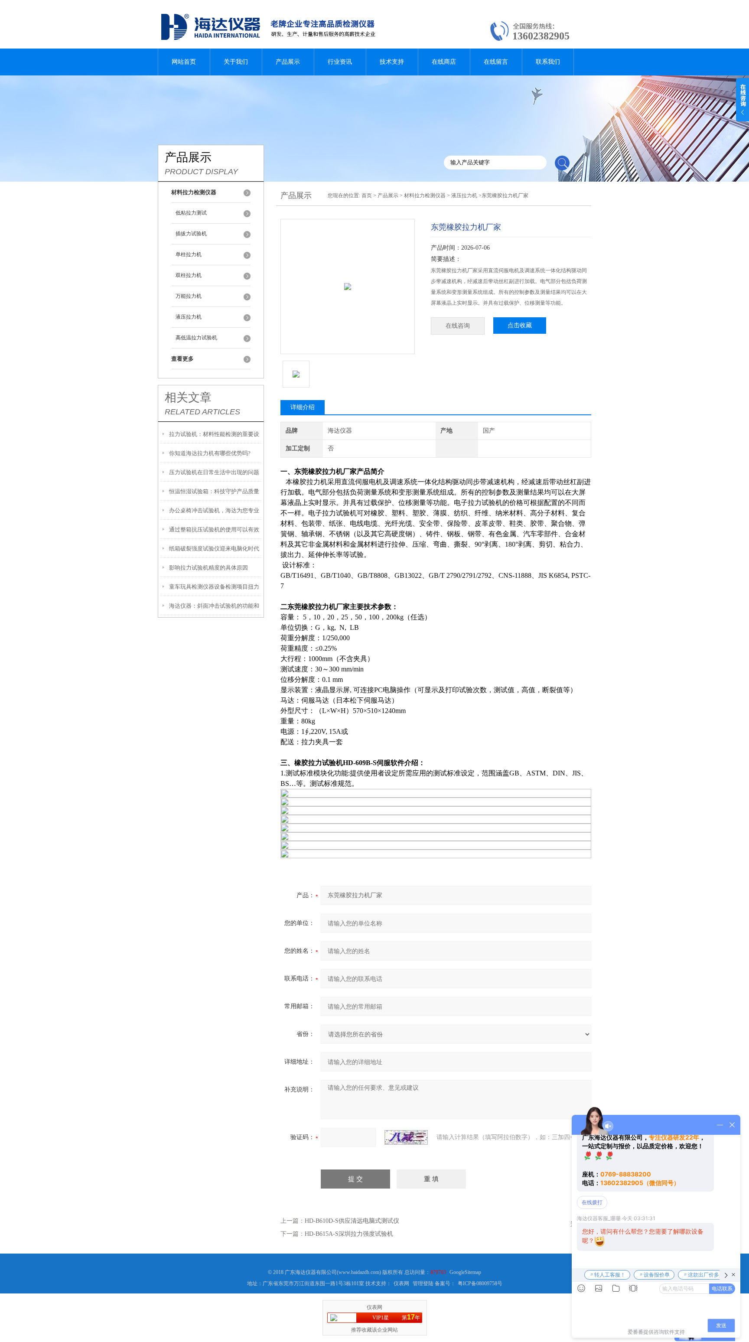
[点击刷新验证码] (406, 1137)
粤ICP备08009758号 (480, 1283)
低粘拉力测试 (191, 213)
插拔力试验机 (191, 234)
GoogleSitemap (465, 1272)
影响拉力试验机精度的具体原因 (208, 567)
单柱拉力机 (189, 254)
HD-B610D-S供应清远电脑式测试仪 (352, 1221)
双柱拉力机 (189, 275)
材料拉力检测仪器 (425, 195)
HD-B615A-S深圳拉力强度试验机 (349, 1234)
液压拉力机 (189, 317)
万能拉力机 (189, 296)
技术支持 (392, 62)
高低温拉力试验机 (196, 338)
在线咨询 (458, 325)
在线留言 (496, 62)
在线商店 (444, 62)
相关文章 (188, 397)
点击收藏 (520, 325)
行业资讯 (340, 62)
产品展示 (288, 62)
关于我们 (236, 62)
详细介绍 (302, 407)
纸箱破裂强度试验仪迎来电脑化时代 (214, 548)
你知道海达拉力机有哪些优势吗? (210, 453)
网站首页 (184, 62)
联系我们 (548, 62)
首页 (366, 195)
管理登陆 (423, 1283)
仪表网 (401, 1283)
